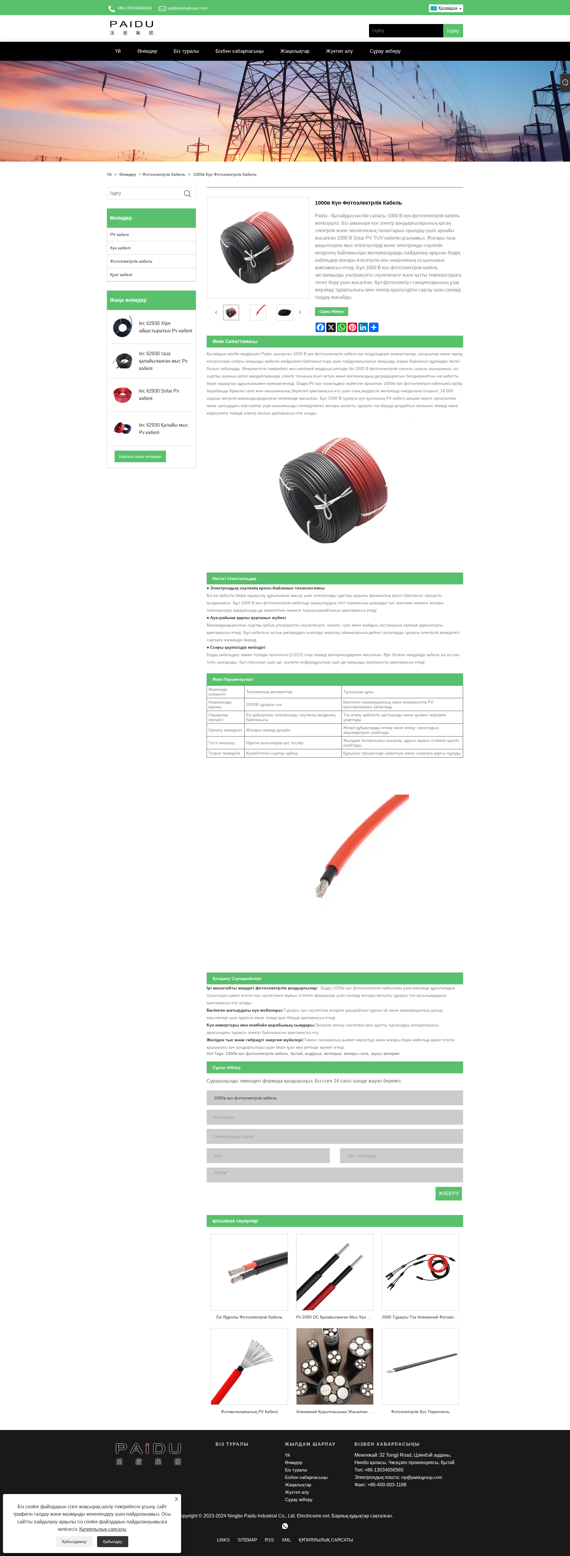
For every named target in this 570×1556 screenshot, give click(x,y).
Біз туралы (186, 51)
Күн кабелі (120, 247)
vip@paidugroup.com (187, 8)
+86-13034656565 (134, 8)
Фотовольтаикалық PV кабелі (249, 1411)
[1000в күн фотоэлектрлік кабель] (231, 312)
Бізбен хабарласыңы (240, 51)
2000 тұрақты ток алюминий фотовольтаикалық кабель (422, 1317)
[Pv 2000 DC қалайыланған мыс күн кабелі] (335, 1270)
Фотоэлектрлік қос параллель (420, 1411)
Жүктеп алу (339, 51)
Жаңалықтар (294, 51)
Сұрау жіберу (385, 51)
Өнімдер (147, 51)
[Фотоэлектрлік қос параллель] (420, 1364)
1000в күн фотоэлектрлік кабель (224, 174)
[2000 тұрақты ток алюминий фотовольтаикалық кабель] (420, 1270)
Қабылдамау (74, 1541)
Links (223, 1539)
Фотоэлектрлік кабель (163, 174)
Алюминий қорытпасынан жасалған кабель (337, 1411)
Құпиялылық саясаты (102, 1529)
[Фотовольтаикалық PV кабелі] (249, 1364)
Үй (118, 51)
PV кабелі (119, 234)
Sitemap (247, 1539)
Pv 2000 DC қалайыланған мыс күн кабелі (337, 1317)
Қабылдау (112, 1541)
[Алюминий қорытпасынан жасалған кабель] (335, 1364)
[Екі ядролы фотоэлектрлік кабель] (249, 1270)
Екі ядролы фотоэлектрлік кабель (249, 1317)
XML (286, 1539)
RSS (269, 1539)
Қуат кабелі (121, 274)
